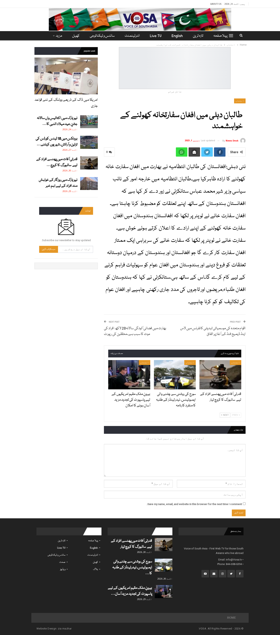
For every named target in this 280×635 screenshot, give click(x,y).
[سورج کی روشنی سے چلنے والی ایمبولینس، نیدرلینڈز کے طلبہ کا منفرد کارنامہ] (175, 374)
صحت (62, 562)
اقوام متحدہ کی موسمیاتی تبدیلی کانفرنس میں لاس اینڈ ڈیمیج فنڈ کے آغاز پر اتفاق (213, 331)
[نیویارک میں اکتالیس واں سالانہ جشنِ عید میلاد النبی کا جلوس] (89, 121)
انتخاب (240, 100)
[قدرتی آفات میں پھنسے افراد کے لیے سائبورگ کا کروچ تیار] (220, 374)
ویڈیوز (62, 569)
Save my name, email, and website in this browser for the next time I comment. (194, 504)
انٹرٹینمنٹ (132, 36)
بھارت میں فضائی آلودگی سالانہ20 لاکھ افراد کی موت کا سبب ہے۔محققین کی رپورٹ (135, 331)
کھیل (76, 36)
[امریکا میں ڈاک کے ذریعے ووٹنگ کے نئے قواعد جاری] (66, 76)
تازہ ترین (198, 36)
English (177, 36)
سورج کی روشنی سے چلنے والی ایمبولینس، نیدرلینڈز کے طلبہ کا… (132, 567)
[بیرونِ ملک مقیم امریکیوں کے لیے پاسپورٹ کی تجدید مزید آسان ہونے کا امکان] (129, 374)
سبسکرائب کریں (48, 249)
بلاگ (95, 569)
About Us (215, 4)
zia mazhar (65, 628)
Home (231, 617)
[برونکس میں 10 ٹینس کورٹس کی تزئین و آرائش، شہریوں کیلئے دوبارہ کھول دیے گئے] (89, 142)
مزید (59, 36)
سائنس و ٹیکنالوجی (102, 36)
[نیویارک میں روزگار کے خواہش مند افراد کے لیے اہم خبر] (89, 183)
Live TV (156, 36)
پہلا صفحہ (220, 36)
